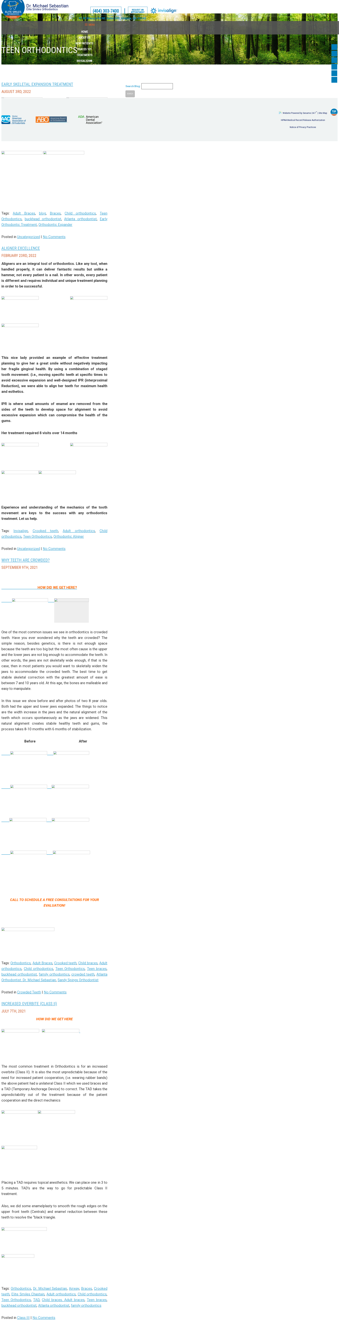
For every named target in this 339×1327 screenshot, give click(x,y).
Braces (55, 213)
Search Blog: (133, 86)
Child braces (87, 963)
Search (130, 94)
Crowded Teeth (29, 992)
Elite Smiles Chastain (27, 1294)
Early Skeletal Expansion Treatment (37, 84)
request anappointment (138, 10)
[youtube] (334, 60)
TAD (36, 1300)
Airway (74, 1288)
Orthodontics (20, 963)
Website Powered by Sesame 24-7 (300, 112)
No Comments (54, 237)
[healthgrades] (334, 73)
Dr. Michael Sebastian (50, 1288)
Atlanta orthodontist (80, 219)
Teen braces (97, 969)
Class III (23, 1318)
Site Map (323, 113)
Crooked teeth (45, 531)
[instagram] (334, 80)
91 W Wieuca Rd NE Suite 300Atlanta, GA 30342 (112, 18)
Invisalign (20, 531)
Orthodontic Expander (55, 224)
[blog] (334, 67)
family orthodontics (54, 974)
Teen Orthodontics (37, 536)
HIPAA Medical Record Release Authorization (303, 120)
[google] (334, 54)
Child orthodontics (80, 213)
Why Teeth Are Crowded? (25, 560)
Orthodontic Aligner (68, 536)
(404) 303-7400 (106, 11)
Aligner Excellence (20, 248)
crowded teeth (82, 974)
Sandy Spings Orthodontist (78, 980)
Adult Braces (24, 213)
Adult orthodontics (79, 531)
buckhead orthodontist (43, 219)
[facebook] (334, 47)
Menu (92, 24)
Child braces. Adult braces (63, 1300)
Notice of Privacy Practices (303, 127)
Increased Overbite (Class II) (29, 1003)
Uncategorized (28, 237)
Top (334, 111)
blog (42, 213)
